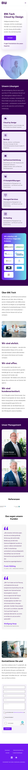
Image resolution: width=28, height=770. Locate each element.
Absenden (7, 728)
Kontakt (7, 752)
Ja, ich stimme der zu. (15, 713)
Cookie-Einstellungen (17, 752)
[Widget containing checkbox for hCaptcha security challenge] (14, 723)
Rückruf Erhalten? (9, 717)
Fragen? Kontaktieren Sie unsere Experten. (13, 45)
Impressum (7, 750)
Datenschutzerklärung (19, 712)
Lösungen (10, 38)
